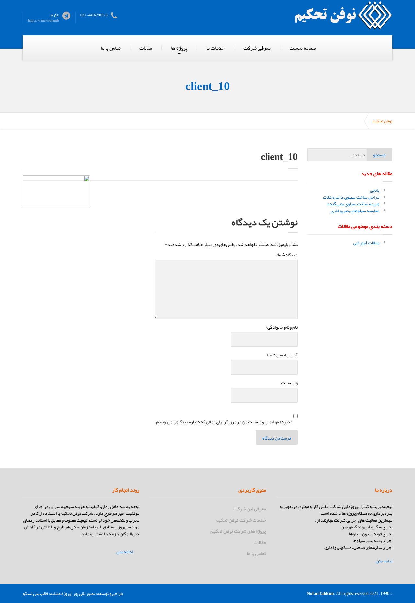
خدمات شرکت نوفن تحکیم (241, 520)
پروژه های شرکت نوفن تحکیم (238, 531)
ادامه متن (384, 561)
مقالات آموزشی (366, 242)
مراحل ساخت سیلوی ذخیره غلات (351, 196)
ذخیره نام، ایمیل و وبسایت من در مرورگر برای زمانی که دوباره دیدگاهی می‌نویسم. (224, 421)
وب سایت (289, 383)
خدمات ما (215, 48)
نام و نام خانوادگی (282, 327)
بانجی (374, 190)
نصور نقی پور (84, 593)
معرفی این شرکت (249, 508)
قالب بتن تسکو (35, 593)
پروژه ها (179, 48)
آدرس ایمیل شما (282, 355)
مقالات (145, 48)
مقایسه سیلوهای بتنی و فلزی (355, 210)
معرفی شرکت (257, 48)
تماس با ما (111, 48)
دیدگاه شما (287, 254)
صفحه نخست (303, 48)
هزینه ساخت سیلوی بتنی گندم (353, 203)
